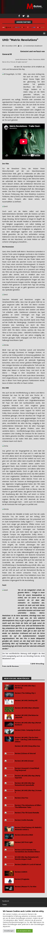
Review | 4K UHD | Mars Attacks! (27, 708)
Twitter (4, 905)
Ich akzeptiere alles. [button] (24, 931)
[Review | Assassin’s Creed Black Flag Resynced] (9, 769)
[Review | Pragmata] (9, 880)
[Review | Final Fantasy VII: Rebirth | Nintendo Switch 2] (9, 829)
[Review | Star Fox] (9, 799)
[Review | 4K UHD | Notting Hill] (9, 702)
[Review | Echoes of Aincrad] (9, 755)
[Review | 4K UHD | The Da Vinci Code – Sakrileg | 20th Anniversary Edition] (9, 739)
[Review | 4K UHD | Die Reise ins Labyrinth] (9, 716)
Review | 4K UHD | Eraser (24, 761)
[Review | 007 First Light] (9, 843)
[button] (43, 33)
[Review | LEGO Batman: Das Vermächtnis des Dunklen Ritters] (9, 851)
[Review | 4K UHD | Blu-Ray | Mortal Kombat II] (9, 724)
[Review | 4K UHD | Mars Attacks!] (9, 709)
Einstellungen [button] (9, 931)
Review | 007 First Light (24, 842)
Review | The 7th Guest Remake (27, 813)
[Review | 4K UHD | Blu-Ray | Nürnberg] (9, 687)
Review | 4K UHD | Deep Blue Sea (27, 746)
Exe (21, 46)
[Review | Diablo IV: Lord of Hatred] (9, 866)
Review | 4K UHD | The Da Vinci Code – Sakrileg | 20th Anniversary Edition (28, 740)
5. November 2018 (10, 46)
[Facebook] (19, 16)
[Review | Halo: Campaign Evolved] (9, 731)
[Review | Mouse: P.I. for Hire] (9, 888)
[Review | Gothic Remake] (9, 821)
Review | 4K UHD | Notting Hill (26, 700)
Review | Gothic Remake (24, 820)
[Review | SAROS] (9, 873)
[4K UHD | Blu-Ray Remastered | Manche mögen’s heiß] (9, 858)
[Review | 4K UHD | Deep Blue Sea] (9, 747)
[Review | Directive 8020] (9, 836)
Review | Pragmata (22, 879)
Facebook (5, 901)
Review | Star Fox (21, 798)
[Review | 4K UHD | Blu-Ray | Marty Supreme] (9, 777)
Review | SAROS (21, 872)
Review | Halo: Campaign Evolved (27, 730)
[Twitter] (24, 16)
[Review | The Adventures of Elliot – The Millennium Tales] (9, 806)
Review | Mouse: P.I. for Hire (25, 886)
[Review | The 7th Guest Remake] (9, 814)
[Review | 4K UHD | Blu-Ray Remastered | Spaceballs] (9, 784)
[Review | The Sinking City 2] (9, 694)
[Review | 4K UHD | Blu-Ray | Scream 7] (9, 792)
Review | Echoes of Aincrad (25, 753)
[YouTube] (28, 16)
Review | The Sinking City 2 (25, 693)
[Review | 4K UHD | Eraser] (9, 762)
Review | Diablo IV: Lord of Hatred (28, 864)
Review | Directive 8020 (24, 835)
